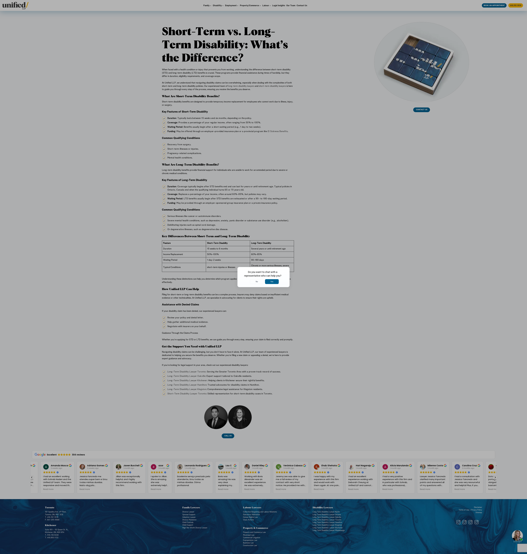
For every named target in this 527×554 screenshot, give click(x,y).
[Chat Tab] (263, 277)
